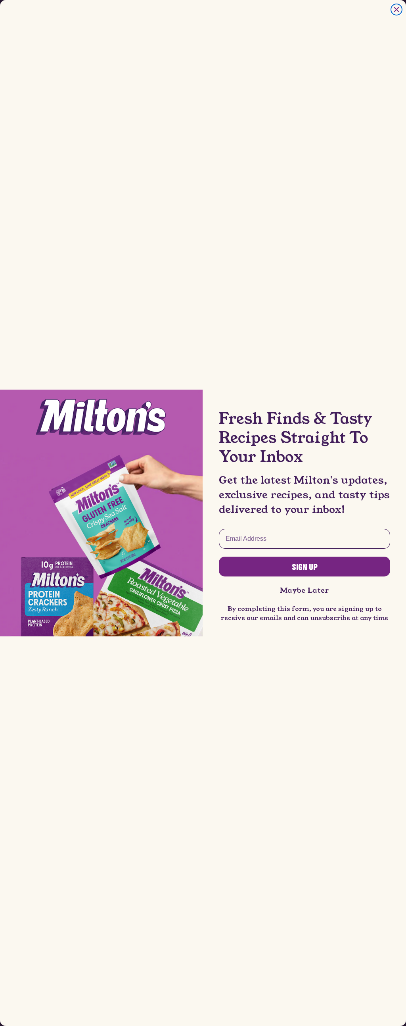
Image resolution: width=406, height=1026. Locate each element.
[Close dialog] (396, 9)
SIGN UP (305, 566)
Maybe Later (304, 590)
